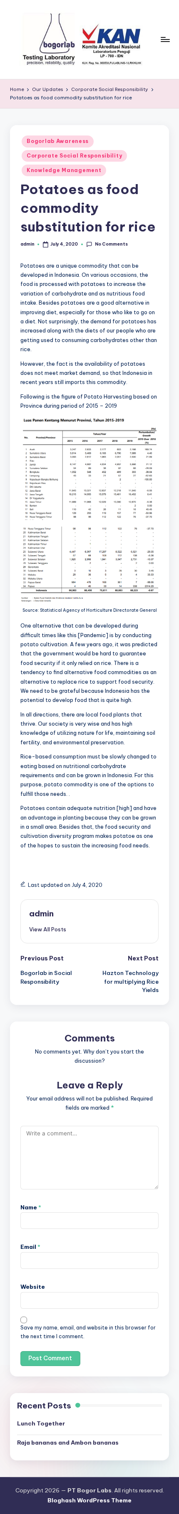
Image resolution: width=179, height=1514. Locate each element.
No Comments (111, 244)
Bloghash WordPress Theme (89, 1500)
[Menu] (165, 39)
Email (30, 1247)
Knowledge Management (64, 170)
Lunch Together (41, 1423)
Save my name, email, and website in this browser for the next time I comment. (88, 1331)
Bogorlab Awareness (58, 141)
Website (32, 1286)
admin (41, 913)
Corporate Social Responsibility (74, 156)
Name (30, 1207)
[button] (47, 929)
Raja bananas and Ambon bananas (68, 1442)
